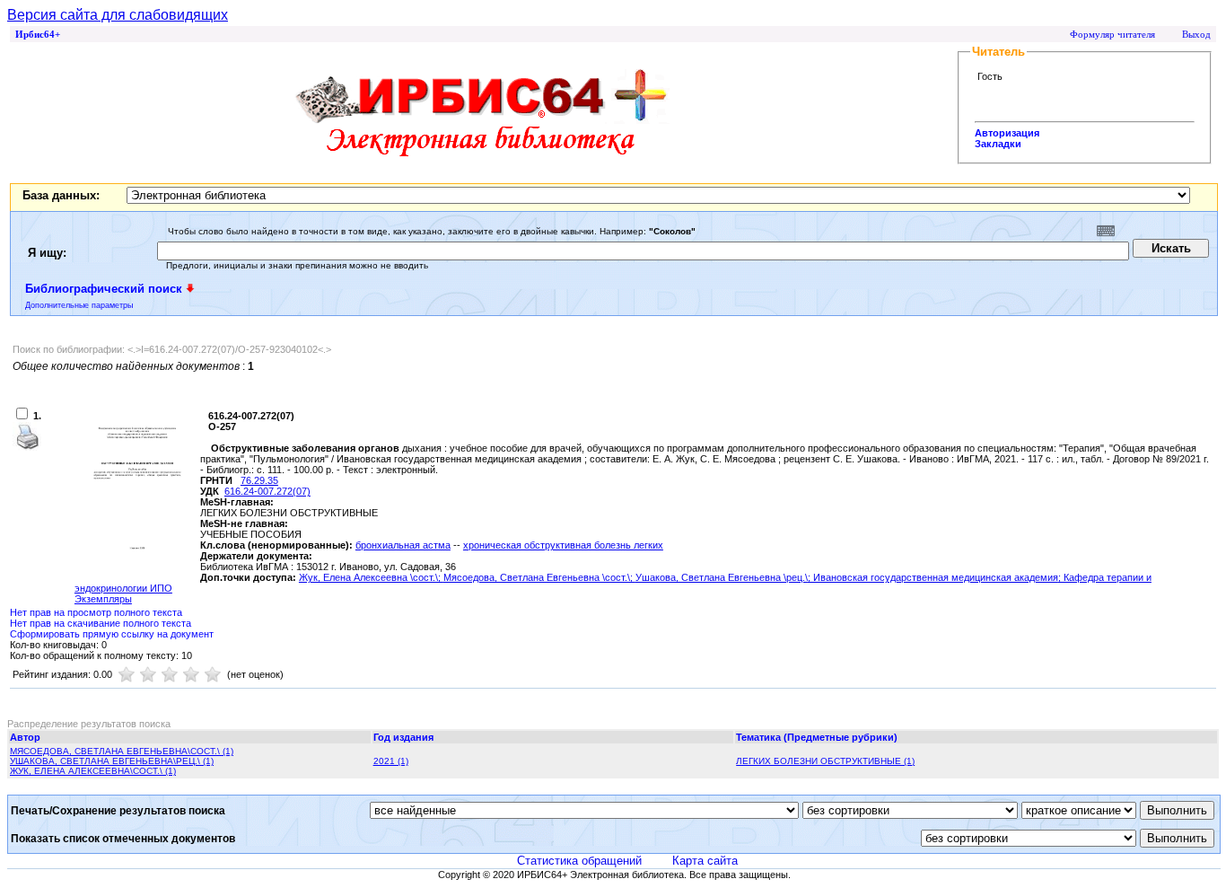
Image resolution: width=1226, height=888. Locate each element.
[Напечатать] (27, 447)
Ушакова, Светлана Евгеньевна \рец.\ (721, 577)
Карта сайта (705, 860)
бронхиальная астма (403, 545)
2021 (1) (390, 761)
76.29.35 (259, 480)
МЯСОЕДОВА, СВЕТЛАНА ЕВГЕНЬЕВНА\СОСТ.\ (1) (121, 751)
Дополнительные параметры (79, 305)
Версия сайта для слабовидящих (117, 14)
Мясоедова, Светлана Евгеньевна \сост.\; (539, 577)
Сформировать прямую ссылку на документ (112, 634)
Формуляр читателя (1112, 34)
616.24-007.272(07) (267, 491)
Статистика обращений (579, 860)
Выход (1196, 34)
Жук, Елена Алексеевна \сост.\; (371, 577)
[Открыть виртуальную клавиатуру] (1106, 231)
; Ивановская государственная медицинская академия (933, 577)
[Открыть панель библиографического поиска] (190, 288)
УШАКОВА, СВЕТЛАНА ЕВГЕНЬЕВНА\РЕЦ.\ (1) (112, 761)
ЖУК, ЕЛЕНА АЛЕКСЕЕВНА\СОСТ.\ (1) (93, 771)
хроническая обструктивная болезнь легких (563, 545)
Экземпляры (103, 598)
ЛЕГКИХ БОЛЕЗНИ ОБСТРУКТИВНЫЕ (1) (825, 761)
